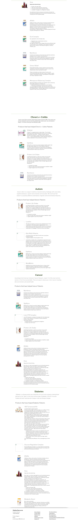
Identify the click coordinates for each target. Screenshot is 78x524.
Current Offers (37, 513)
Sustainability (52, 513)
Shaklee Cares (37, 514)
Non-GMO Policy (52, 516)
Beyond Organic (52, 514)
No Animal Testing (53, 511)
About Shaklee (37, 512)
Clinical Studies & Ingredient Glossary (56, 517)
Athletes (36, 516)
